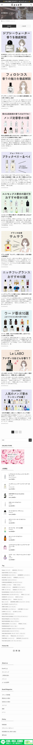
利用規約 (4, 724)
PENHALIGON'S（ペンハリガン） (9, 623)
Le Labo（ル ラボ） (17, 611)
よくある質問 (5, 682)
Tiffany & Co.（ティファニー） (17, 635)
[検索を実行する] (30, 440)
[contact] (19, 651)
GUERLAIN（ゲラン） (7, 599)
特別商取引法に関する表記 (9, 731)
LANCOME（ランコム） (23, 609)
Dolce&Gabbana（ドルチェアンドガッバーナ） (12, 592)
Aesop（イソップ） (6, 570)
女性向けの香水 (6, 701)
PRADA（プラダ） (23, 623)
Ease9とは (5, 668)
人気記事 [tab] (24, 26)
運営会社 (4, 735)
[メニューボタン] (2, 5)
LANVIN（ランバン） (6, 611)
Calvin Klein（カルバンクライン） (9, 579)
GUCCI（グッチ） (19, 597)
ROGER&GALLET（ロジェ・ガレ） (9, 626)
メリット (4, 679)
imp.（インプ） (5, 601)
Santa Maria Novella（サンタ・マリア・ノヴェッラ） (13, 633)
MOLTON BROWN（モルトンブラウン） (10, 621)
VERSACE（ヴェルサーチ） (22, 638)
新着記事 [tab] (9, 26)
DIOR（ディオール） (6, 589)
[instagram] (14, 651)
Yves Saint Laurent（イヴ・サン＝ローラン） (12, 640)
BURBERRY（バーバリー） (24, 575)
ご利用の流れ (5, 675)
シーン (3, 712)
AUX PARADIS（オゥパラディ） (9, 575)
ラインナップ (5, 672)
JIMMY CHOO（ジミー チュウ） (9, 606)
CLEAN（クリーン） (6, 587)
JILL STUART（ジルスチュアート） (9, 604)
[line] (16, 651)
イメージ (4, 705)
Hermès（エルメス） (18, 599)
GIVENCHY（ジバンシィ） (8, 597)
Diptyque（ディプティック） (19, 589)
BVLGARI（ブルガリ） (7, 577)
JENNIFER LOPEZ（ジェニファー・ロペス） (20, 601)
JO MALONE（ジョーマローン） (9, 609)
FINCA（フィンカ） (25, 594)
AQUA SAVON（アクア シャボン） (9, 572)
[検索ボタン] (31, 5)
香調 (3, 708)
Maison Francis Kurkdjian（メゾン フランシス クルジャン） (15, 616)
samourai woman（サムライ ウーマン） (10, 631)
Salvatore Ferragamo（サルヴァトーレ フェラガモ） (13, 628)
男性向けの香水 (6, 698)
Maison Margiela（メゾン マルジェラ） (10, 618)
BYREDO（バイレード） (19, 577)
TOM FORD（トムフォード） (8, 638)
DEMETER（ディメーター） (19, 587)
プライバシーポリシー (8, 728)
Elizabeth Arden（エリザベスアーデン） (10, 594)
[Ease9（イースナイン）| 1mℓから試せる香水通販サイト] (16, 5)
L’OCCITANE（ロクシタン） (8, 614)
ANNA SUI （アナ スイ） (17, 570)
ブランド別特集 (6, 694)
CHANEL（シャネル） (7, 584)
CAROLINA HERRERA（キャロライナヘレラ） (12, 582)
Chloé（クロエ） (17, 584)
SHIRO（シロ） (5, 635)
